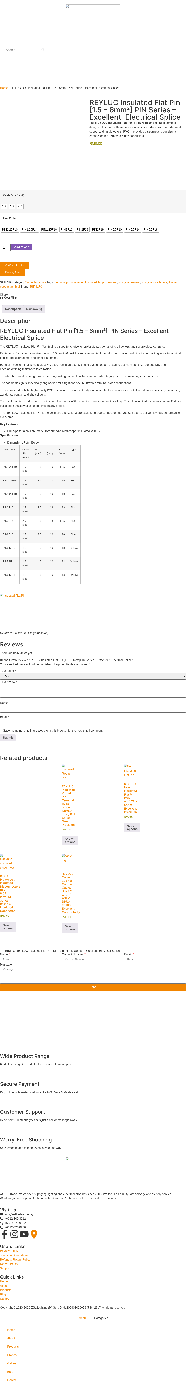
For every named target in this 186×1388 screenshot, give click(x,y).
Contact (12, 1380)
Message (6, 964)
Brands (12, 1355)
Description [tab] (13, 309)
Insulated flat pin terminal (101, 282)
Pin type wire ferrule (154, 282)
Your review (8, 681)
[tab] (82, 1318)
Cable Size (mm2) (13, 195)
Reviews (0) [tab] (34, 309)
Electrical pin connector (69, 282)
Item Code (9, 218)
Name (5, 703)
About (11, 1338)
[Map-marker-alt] (34, 1234)
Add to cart (21, 247)
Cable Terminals (35, 282)
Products (13, 1346)
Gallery (12, 1363)
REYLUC (36, 286)
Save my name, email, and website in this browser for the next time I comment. (53, 730)
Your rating (8, 670)
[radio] (4, 206)
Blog (10, 1371)
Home (11, 1329)
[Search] (43, 50)
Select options (70, 841)
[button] (1, 299)
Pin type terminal (129, 282)
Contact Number (73, 954)
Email (4, 716)
